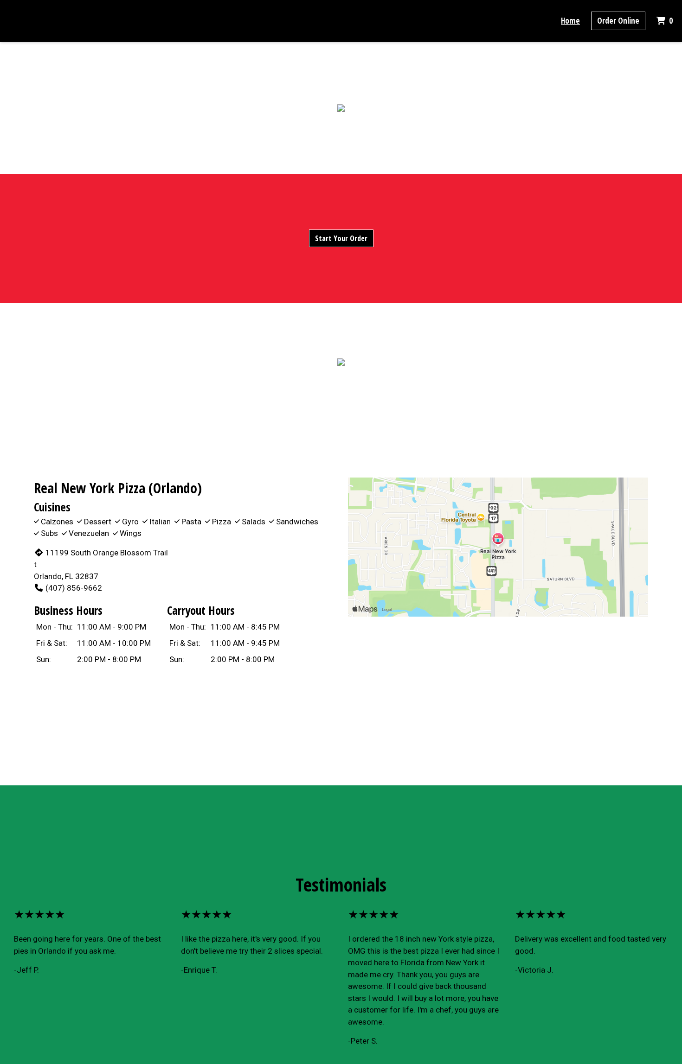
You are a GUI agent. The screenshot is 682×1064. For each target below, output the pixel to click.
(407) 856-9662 (73, 588)
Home (570, 20)
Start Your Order (341, 238)
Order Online (618, 20)
